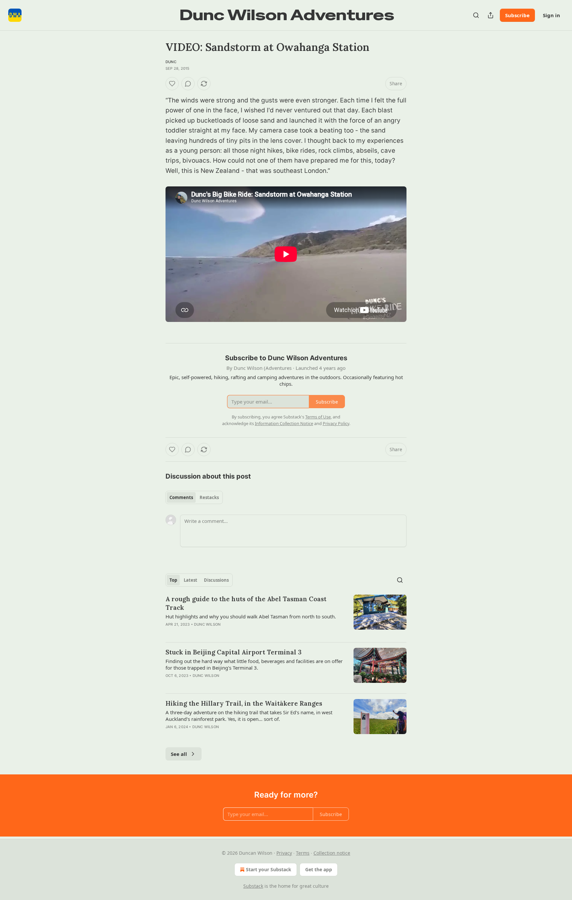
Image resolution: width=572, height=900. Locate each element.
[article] (286, 616)
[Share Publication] (490, 15)
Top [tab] (173, 580)
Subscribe (517, 15)
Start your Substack (268, 869)
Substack (253, 886)
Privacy (284, 853)
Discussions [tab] (216, 580)
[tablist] (194, 497)
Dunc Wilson (207, 624)
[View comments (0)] (188, 83)
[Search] (476, 15)
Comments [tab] (181, 497)
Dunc (171, 61)
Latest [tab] (190, 580)
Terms (303, 853)
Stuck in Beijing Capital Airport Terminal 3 (234, 652)
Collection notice (331, 853)
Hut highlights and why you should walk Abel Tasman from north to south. (251, 616)
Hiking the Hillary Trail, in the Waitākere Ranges (244, 703)
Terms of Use (318, 417)
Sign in (551, 15)
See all (179, 754)
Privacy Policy (336, 423)
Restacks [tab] (209, 497)
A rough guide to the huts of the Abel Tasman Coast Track (246, 603)
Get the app (318, 869)
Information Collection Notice (284, 423)
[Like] (172, 83)
